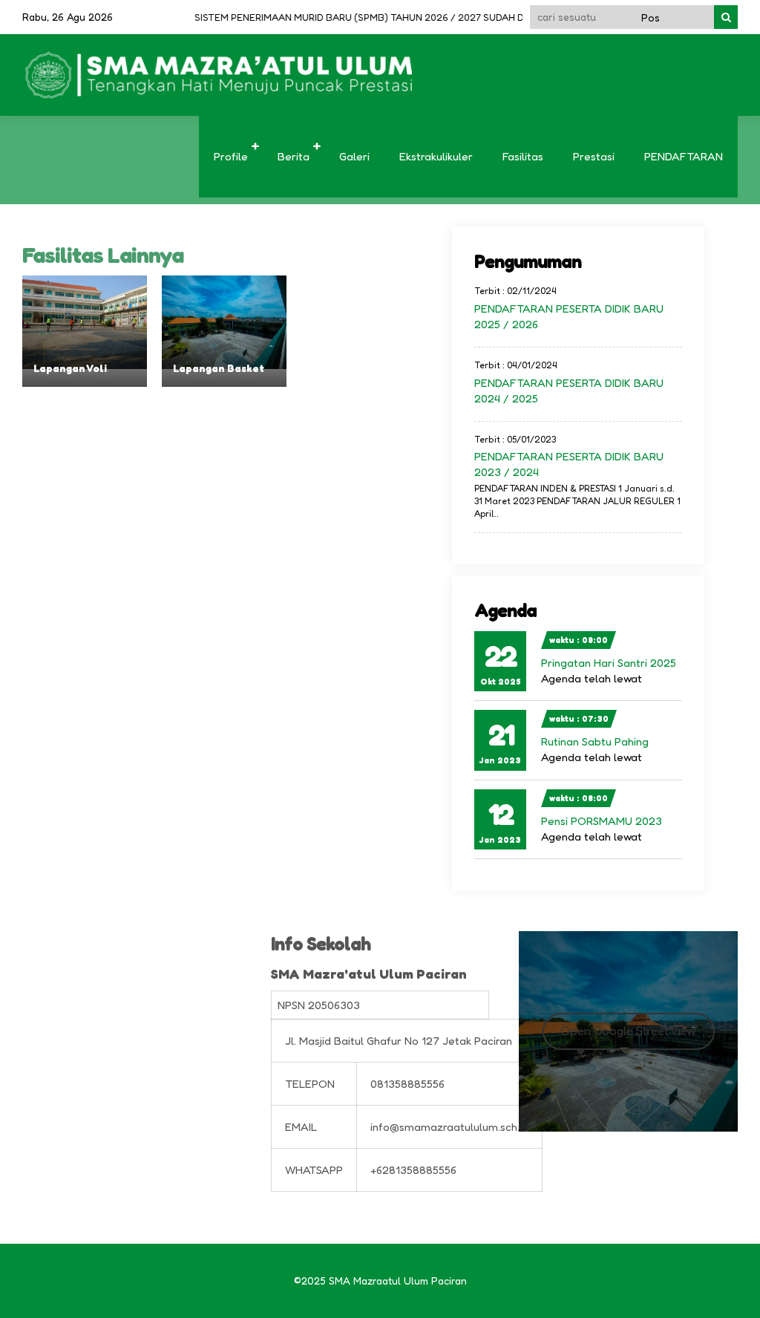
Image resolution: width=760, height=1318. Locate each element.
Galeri (354, 156)
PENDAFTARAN (683, 156)
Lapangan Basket (218, 368)
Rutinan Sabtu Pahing (595, 741)
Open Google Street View (628, 1030)
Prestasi (594, 156)
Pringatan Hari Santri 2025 (608, 663)
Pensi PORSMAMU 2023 (601, 821)
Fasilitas (522, 156)
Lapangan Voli (70, 368)
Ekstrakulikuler (436, 156)
